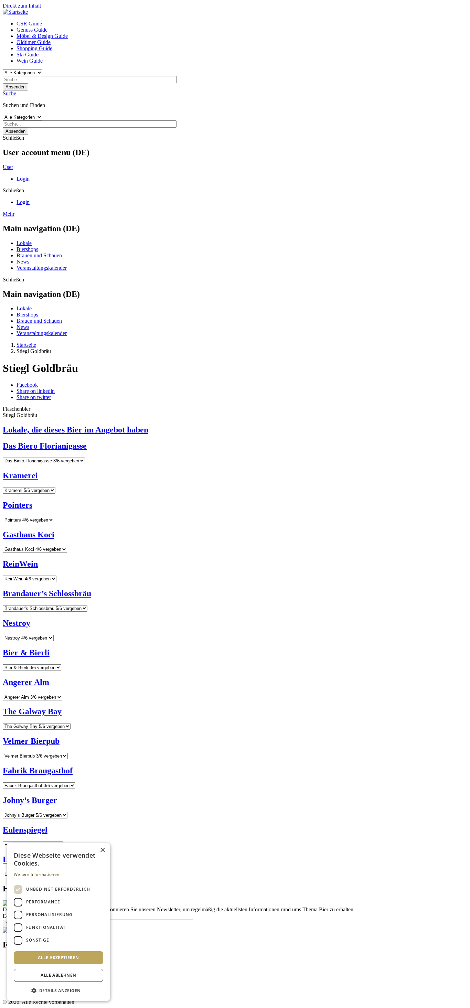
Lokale (24, 243)
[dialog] (58, 922)
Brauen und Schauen (39, 255)
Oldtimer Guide (34, 42)
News (23, 262)
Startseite (26, 345)
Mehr (8, 214)
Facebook (27, 385)
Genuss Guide (32, 30)
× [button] (102, 850)
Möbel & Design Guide (42, 36)
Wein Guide (30, 61)
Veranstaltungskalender (42, 268)
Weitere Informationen (36, 874)
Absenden (15, 86)
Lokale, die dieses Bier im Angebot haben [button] (75, 429)
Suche (9, 93)
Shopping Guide (34, 48)
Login (23, 179)
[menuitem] (242, 24)
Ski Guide (28, 54)
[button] (58, 990)
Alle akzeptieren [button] (58, 958)
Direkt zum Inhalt (22, 6)
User (8, 167)
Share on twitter (34, 397)
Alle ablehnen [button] (58, 975)
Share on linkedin (36, 391)
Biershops (27, 249)
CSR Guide (29, 23)
